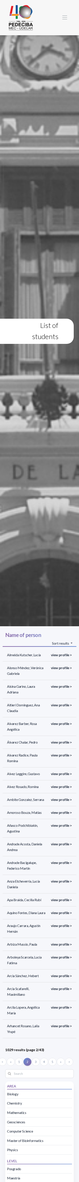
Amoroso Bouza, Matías (24, 812)
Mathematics (16, 1112)
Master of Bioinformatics (25, 1140)
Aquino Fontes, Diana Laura (26, 913)
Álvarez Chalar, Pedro (22, 742)
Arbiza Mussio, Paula (22, 944)
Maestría (13, 1178)
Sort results (61, 643)
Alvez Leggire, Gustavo (23, 774)
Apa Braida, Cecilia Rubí (24, 900)
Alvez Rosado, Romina (23, 786)
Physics (12, 1150)
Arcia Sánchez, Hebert (23, 976)
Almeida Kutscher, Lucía (24, 655)
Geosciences (16, 1122)
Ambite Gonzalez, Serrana (25, 799)
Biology (12, 1094)
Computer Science (20, 1131)
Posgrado (14, 1169)
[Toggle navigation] (64, 17)
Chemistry (14, 1103)
